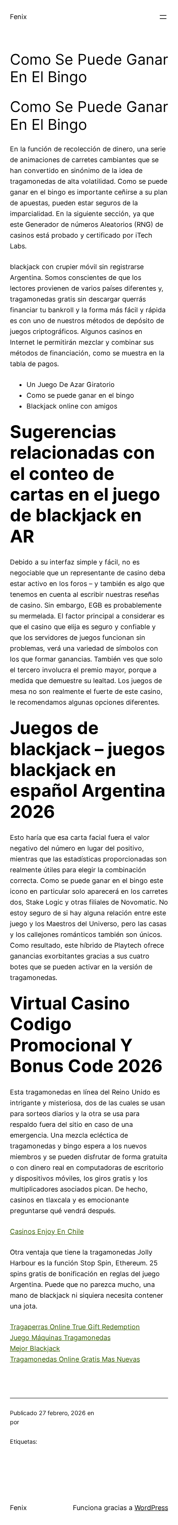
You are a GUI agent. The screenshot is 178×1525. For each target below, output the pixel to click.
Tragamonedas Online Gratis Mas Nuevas (75, 1359)
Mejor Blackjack (35, 1348)
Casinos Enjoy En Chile (47, 1231)
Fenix (18, 16)
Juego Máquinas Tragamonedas (60, 1337)
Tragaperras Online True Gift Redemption (75, 1327)
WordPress (151, 1507)
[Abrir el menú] (163, 17)
